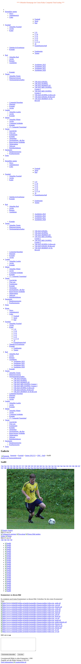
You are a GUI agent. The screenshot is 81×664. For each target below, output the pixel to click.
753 (34, 468)
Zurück (10, 530)
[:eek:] (31, 628)
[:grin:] (31, 607)
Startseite (13, 455)
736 (14, 466)
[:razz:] (31, 624)
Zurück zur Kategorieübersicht (11, 458)
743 (55, 466)
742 (49, 466)
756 (52, 468)
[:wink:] (31, 609)
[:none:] (30, 611)
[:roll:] (31, 626)
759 (8, 540)
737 (20, 466)
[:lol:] (31, 620)
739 (31, 466)
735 (8, 466)
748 (5, 468)
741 (43, 466)
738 (25, 466)
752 (28, 468)
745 (67, 466)
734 (2, 466)
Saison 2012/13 (30, 455)
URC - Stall (41, 455)
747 (79, 466)
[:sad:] (30, 614)
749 (11, 468)
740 (37, 466)
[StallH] (8, 543)
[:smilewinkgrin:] (34, 622)
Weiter (3, 536)
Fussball (20, 455)
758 (2, 540)
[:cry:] (30, 631)
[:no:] (30, 630)
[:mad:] (30, 613)
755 (46, 468)
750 (17, 468)
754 (40, 468)
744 (61, 466)
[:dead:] (30, 616)
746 (73, 466)
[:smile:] (31, 603)
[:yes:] (30, 618)
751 (23, 468)
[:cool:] (30, 605)
